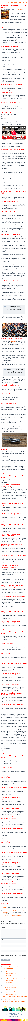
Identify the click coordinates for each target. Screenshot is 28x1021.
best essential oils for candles (9, 970)
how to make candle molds (8, 980)
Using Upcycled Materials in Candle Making (11, 999)
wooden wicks (9, 236)
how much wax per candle (8, 992)
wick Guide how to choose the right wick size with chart (14, 978)
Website (2, 948)
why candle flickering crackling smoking (10, 991)
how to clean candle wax (7, 982)
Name (2, 939)
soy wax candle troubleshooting (9, 985)
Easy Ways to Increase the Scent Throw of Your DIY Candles (15, 996)
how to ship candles (7, 975)
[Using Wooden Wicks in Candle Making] (5, 18)
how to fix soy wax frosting (8, 977)
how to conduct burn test (8, 989)
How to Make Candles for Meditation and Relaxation (13, 998)
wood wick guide (6, 971)
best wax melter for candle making (9, 987)
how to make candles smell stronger (10, 973)
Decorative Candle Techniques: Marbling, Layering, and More (13, 1)
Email (2, 944)
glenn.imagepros (20, 9)
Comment (3, 927)
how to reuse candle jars (7, 984)
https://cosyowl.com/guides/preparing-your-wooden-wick (13, 915)
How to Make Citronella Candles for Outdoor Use (17, 2)
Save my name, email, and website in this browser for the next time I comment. (13, 956)
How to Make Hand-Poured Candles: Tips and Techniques (14, 1001)
